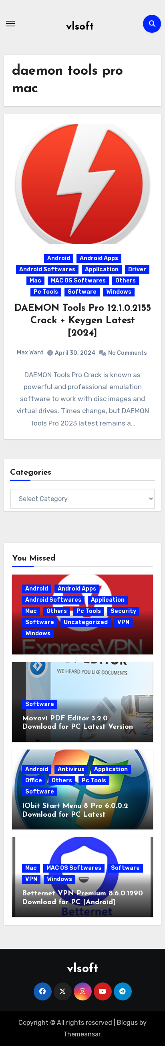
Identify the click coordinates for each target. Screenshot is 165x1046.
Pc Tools (46, 291)
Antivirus (71, 769)
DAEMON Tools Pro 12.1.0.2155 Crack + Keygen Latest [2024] (82, 321)
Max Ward (30, 352)
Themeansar (82, 1034)
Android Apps (99, 258)
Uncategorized (86, 622)
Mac (35, 280)
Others (125, 280)
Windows (118, 291)
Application (102, 269)
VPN (123, 622)
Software (82, 291)
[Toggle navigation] (10, 23)
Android (58, 258)
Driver (137, 269)
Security (123, 611)
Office (33, 780)
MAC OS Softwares (78, 280)
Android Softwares (47, 269)
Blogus (127, 1022)
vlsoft (80, 27)
